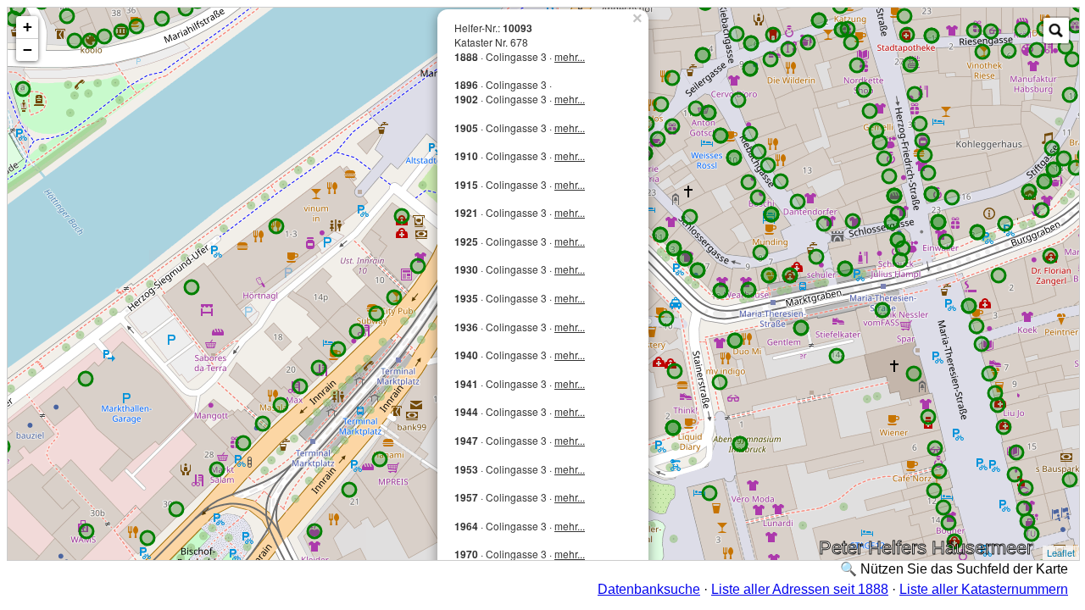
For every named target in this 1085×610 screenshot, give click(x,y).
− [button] (27, 49)
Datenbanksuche (649, 589)
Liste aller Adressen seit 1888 (799, 589)
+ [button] (27, 27)
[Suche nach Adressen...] (1056, 30)
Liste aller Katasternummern (983, 589)
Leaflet (1061, 552)
